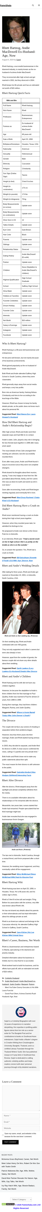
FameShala (5, 5)
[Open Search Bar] (33, 5)
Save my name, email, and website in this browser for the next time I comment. (20, 1135)
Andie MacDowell (12, 981)
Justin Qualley (15, 984)
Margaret (24, 984)
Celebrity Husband (12, 978)
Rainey (31, 984)
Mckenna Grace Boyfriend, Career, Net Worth (20, 1159)
